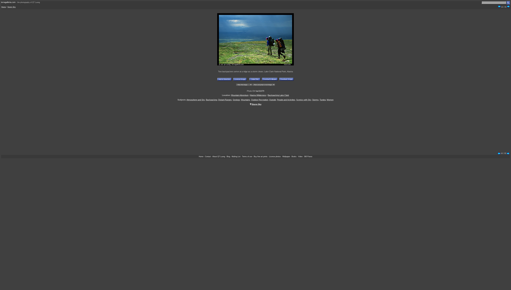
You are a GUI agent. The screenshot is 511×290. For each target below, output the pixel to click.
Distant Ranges (225, 100)
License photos (275, 157)
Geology (236, 100)
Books (294, 157)
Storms (315, 100)
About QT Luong (218, 157)
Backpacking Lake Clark (278, 95)
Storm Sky (11, 7)
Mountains (245, 100)
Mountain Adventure (239, 95)
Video (300, 157)
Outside (272, 100)
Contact (208, 157)
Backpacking (211, 100)
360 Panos (308, 157)
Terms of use (247, 157)
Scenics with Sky (303, 100)
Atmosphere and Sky (196, 100)
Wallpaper (286, 157)
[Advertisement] (255, 130)
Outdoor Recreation (259, 100)
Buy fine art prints (260, 157)
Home (3, 7)
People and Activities (286, 100)
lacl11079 (260, 91)
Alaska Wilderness (258, 95)
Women (330, 100)
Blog (228, 157)
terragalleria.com (8, 2)
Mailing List (236, 157)
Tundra (323, 100)
